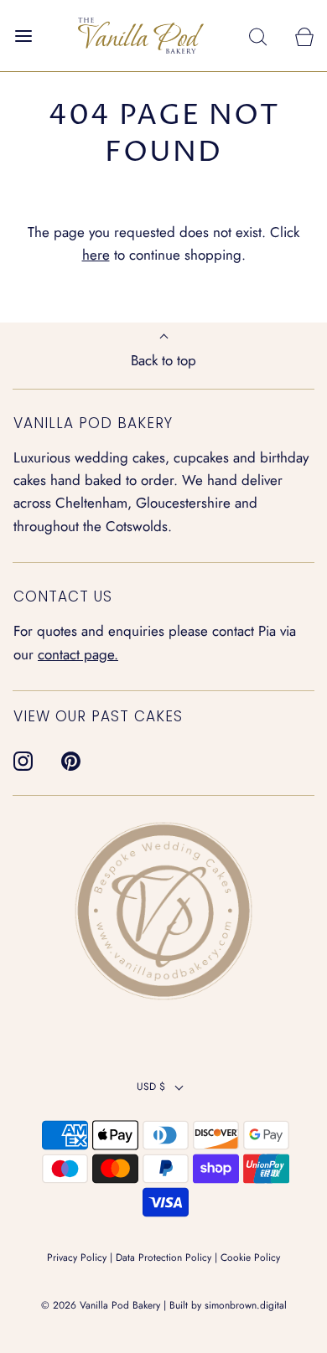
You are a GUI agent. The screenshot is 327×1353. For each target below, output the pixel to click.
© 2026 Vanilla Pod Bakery (100, 1305)
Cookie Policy (250, 1257)
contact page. (78, 654)
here (96, 255)
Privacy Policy (76, 1257)
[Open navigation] (23, 36)
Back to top (163, 360)
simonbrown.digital (246, 1305)
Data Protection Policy (163, 1257)
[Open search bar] (258, 36)
